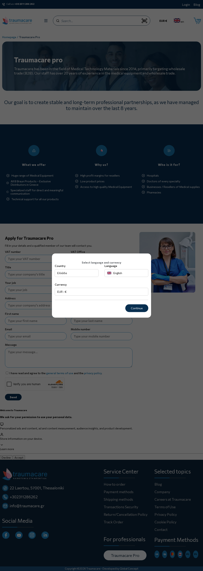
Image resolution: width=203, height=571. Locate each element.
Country (60, 266)
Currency (61, 284)
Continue (137, 308)
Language (110, 266)
